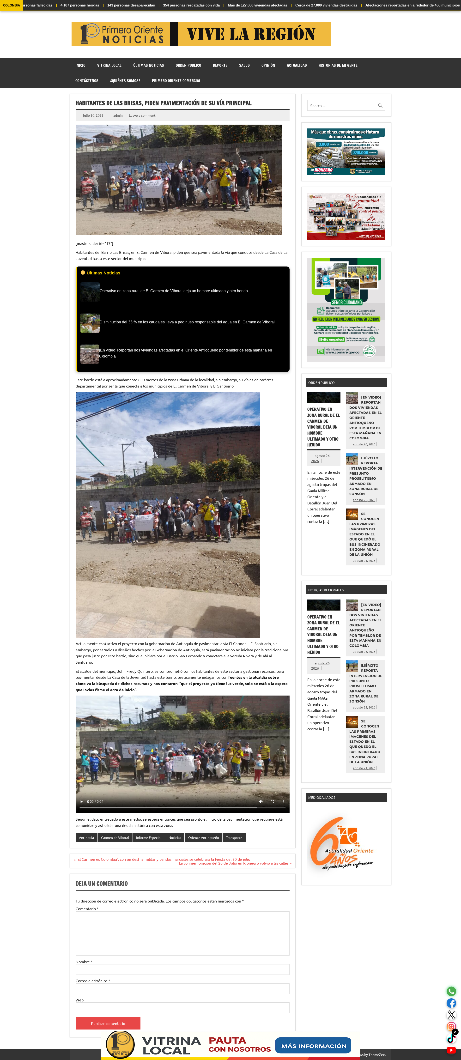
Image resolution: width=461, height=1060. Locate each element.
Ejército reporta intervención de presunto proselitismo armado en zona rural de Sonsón (365, 475)
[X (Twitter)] (451, 1015)
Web (80, 1000)
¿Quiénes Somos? (125, 80)
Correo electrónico (93, 980)
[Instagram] (451, 1027)
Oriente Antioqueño (203, 837)
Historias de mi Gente (338, 65)
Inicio (80, 65)
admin (118, 115)
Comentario (87, 908)
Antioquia (86, 837)
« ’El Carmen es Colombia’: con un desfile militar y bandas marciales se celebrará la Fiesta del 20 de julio (162, 859)
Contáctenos (86, 80)
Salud (244, 65)
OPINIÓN (268, 65)
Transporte (234, 837)
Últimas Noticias (148, 65)
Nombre (84, 961)
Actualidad (297, 65)
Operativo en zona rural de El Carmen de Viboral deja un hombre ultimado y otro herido (323, 427)
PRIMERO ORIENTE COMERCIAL (176, 80)
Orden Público (188, 65)
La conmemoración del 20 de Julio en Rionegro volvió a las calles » (235, 862)
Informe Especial (148, 837)
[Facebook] (451, 1003)
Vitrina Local (109, 65)
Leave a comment (142, 115)
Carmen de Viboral (115, 837)
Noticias (175, 837)
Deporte (220, 65)
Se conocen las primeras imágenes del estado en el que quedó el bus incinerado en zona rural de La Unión (364, 534)
